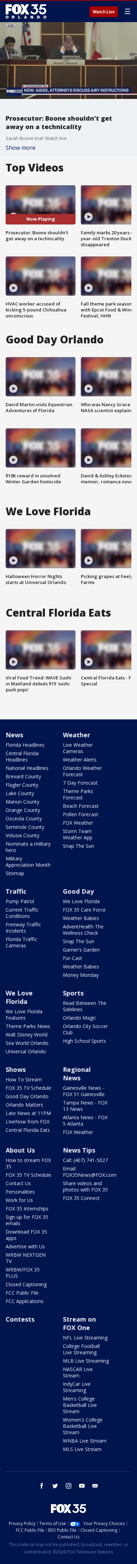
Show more (20, 148)
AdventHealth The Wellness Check (83, 929)
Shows (16, 1069)
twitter (55, 1485)
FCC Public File (22, 1292)
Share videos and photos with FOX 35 (85, 1186)
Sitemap (15, 873)
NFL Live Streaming (85, 1337)
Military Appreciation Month (28, 861)
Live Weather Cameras (78, 747)
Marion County (22, 801)
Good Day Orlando (27, 1096)
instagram (68, 1485)
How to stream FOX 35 (28, 1163)
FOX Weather (78, 822)
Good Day (78, 891)
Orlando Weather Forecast (82, 771)
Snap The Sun (78, 846)
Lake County (20, 793)
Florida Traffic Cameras (21, 942)
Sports (73, 993)
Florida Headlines (25, 744)
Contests (20, 1319)
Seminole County (25, 827)
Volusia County (22, 835)
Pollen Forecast (80, 814)
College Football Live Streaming (81, 1349)
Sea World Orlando (27, 1043)
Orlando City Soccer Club (85, 1029)
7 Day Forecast (80, 782)
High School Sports (84, 1041)
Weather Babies (81, 918)
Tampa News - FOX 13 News (85, 1105)
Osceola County (24, 818)
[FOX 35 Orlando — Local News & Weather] (26, 11)
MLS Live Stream (82, 1449)
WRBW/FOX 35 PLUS (23, 1272)
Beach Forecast (81, 806)
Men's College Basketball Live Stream (80, 1405)
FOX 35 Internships (27, 1208)
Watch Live (104, 11)
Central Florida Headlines (22, 756)
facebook (41, 1485)
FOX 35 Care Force (84, 909)
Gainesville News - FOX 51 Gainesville (84, 1091)
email (95, 1485)
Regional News (77, 1073)
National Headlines (27, 768)
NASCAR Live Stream (78, 1372)
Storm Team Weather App (77, 834)
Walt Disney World (26, 1034)
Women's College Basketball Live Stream (83, 1426)
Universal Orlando (26, 1051)
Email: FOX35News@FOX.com (89, 1171)
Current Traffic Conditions (22, 912)
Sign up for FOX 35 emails (27, 1220)
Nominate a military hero (28, 846)
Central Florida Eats (28, 1130)
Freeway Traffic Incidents (23, 927)
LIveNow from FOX (28, 1121)
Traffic (16, 891)
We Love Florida (81, 901)
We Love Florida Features (24, 1014)
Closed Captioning (26, 1284)
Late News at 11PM (28, 1113)
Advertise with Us (25, 1246)
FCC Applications (25, 1301)
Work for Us (19, 1200)
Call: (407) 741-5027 (85, 1160)
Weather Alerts (80, 759)
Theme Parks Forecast (78, 794)
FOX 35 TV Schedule (28, 1088)
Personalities (20, 1191)
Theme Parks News (28, 1026)
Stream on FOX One (79, 1323)
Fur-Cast (72, 958)
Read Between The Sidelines (84, 1006)
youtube (81, 1485)
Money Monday (81, 975)
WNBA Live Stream (84, 1440)
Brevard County (23, 776)
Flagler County (22, 784)
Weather (76, 735)
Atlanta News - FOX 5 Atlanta (85, 1120)
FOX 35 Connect (81, 1198)
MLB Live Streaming (86, 1360)
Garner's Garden (81, 949)
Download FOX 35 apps (26, 1234)
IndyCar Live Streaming (77, 1387)
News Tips (79, 1150)
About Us (20, 1150)
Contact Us (18, 1183)
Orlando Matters (24, 1104)
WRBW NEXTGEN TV (26, 1257)
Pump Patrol (20, 901)
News (14, 735)
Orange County (23, 810)
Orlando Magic (79, 1017)
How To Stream (24, 1079)
